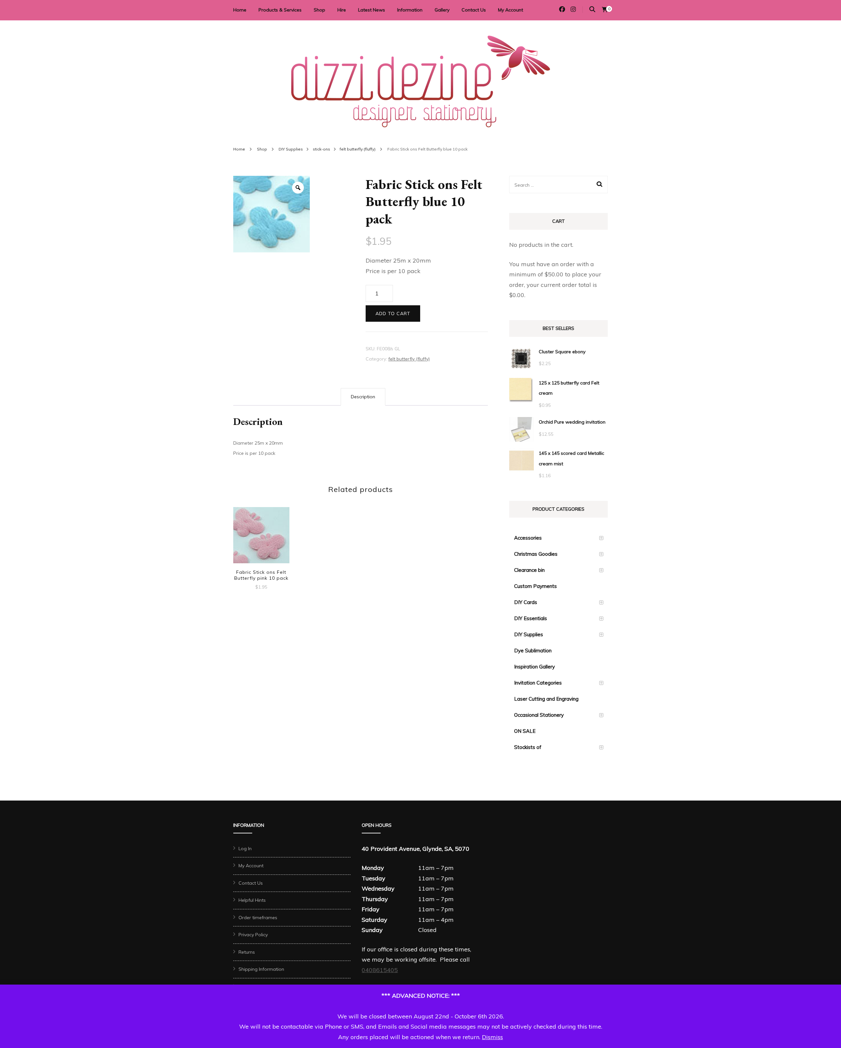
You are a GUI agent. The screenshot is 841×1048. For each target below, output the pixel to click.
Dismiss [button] (492, 1037)
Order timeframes (258, 917)
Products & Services (280, 10)
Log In (245, 848)
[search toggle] (592, 9)
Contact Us (474, 10)
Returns (247, 952)
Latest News (371, 10)
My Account (510, 10)
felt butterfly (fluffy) (409, 359)
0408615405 (380, 970)
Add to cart (392, 313)
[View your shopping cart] (605, 9)
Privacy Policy (253, 935)
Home (239, 10)
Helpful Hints (252, 900)
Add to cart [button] (261, 535)
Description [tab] (363, 397)
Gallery (442, 10)
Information (409, 10)
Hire (341, 10)
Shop (319, 10)
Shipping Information (261, 969)
